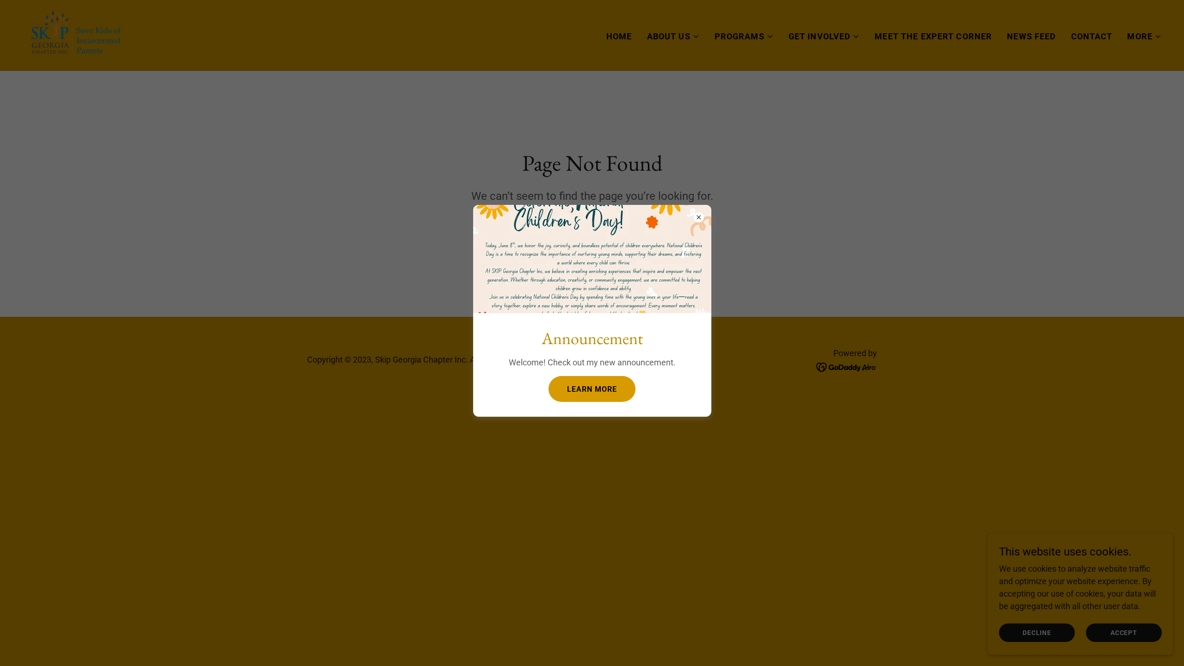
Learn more (592, 389)
